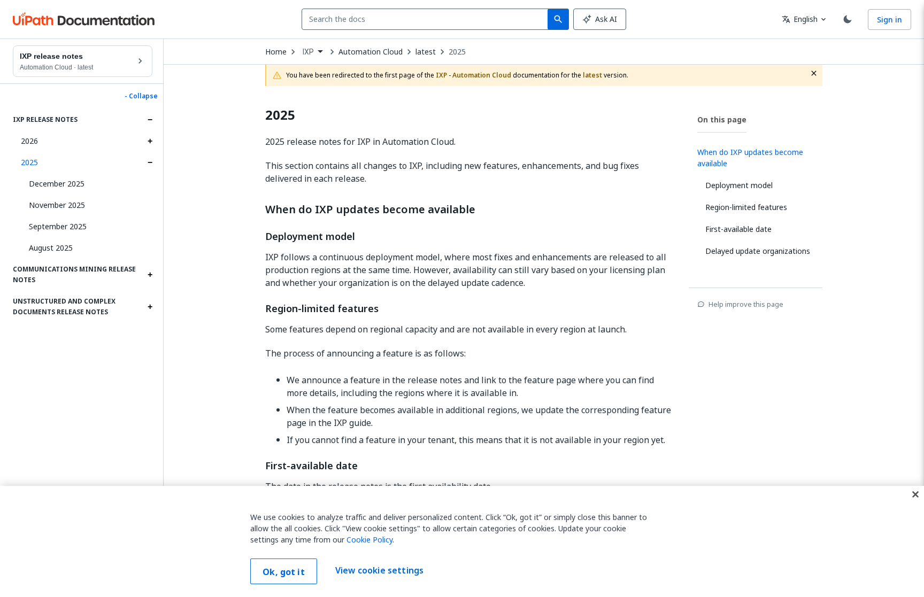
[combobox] (427, 19)
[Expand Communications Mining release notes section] (149, 275)
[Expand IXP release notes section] (149, 120)
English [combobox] (800, 19)
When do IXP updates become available (370, 209)
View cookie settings (379, 570)
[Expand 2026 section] (149, 141)
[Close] (915, 494)
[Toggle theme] (847, 19)
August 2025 (51, 247)
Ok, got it (284, 571)
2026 (29, 140)
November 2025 (57, 205)
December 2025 (56, 183)
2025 (29, 162)
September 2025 (58, 226)
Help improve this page (746, 304)
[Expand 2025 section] (149, 162)
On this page (721, 119)
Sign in (889, 19)
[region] (462, 541)
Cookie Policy (369, 539)
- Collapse (141, 96)
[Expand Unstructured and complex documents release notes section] (149, 307)
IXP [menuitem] (308, 52)
